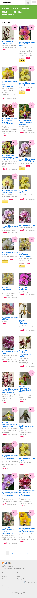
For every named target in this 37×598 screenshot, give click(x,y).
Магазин (5, 573)
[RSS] (3, 563)
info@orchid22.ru (7, 566)
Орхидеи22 (21, 579)
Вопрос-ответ (8, 15)
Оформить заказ (7, 579)
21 (21, 553)
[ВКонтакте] (6, 563)
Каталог (5, 9)
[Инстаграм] (9, 563)
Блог (19, 573)
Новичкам (17, 12)
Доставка (26, 9)
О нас (15, 9)
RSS (18, 576)
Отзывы (5, 12)
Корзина (4, 576)
